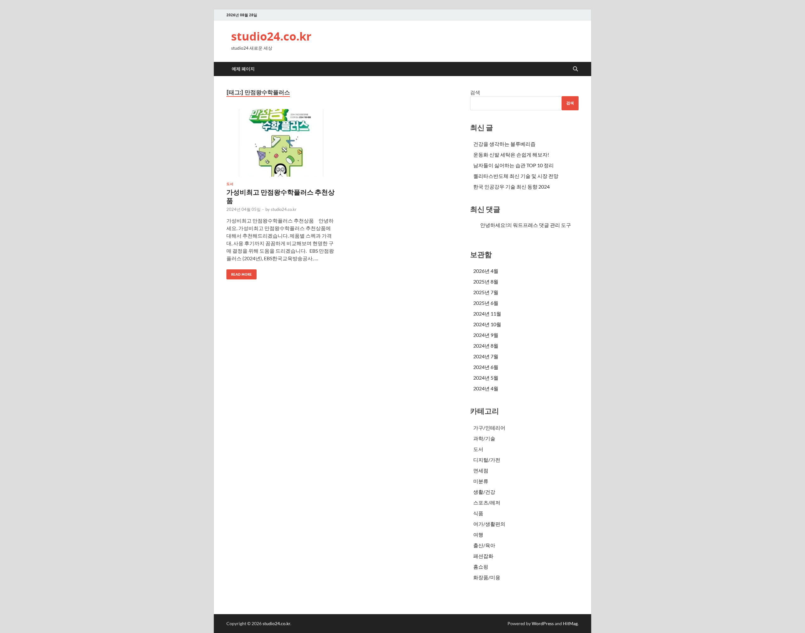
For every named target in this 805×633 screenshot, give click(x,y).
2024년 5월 (485, 378)
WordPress (543, 623)
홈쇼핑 (480, 567)
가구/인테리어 (489, 428)
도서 (229, 184)
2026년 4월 (485, 271)
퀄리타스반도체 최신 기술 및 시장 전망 (515, 176)
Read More (239, 273)
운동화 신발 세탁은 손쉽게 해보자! (511, 154)
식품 (478, 513)
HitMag (570, 623)
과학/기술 (484, 438)
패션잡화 (483, 556)
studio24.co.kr (271, 36)
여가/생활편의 (489, 524)
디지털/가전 (486, 460)
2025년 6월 (485, 303)
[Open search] (575, 69)
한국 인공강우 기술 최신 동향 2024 (511, 187)
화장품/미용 (486, 577)
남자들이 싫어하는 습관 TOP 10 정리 (513, 165)
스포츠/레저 (486, 502)
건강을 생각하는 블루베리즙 (504, 144)
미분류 (480, 481)
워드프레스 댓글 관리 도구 (542, 225)
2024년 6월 (485, 367)
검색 (475, 92)
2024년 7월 (485, 356)
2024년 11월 (487, 313)
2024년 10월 (487, 324)
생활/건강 (484, 492)
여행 (478, 534)
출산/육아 (484, 545)
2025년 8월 (485, 281)
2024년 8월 (485, 346)
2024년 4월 (485, 388)
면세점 (480, 470)
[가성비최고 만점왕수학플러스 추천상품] (281, 143)
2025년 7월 (485, 292)
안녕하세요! (493, 225)
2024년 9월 (485, 335)
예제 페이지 (243, 68)
